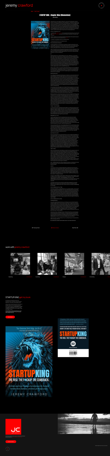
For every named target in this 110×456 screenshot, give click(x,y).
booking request (29, 276)
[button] (75, 228)
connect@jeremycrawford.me (17, 437)
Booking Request (56, 276)
